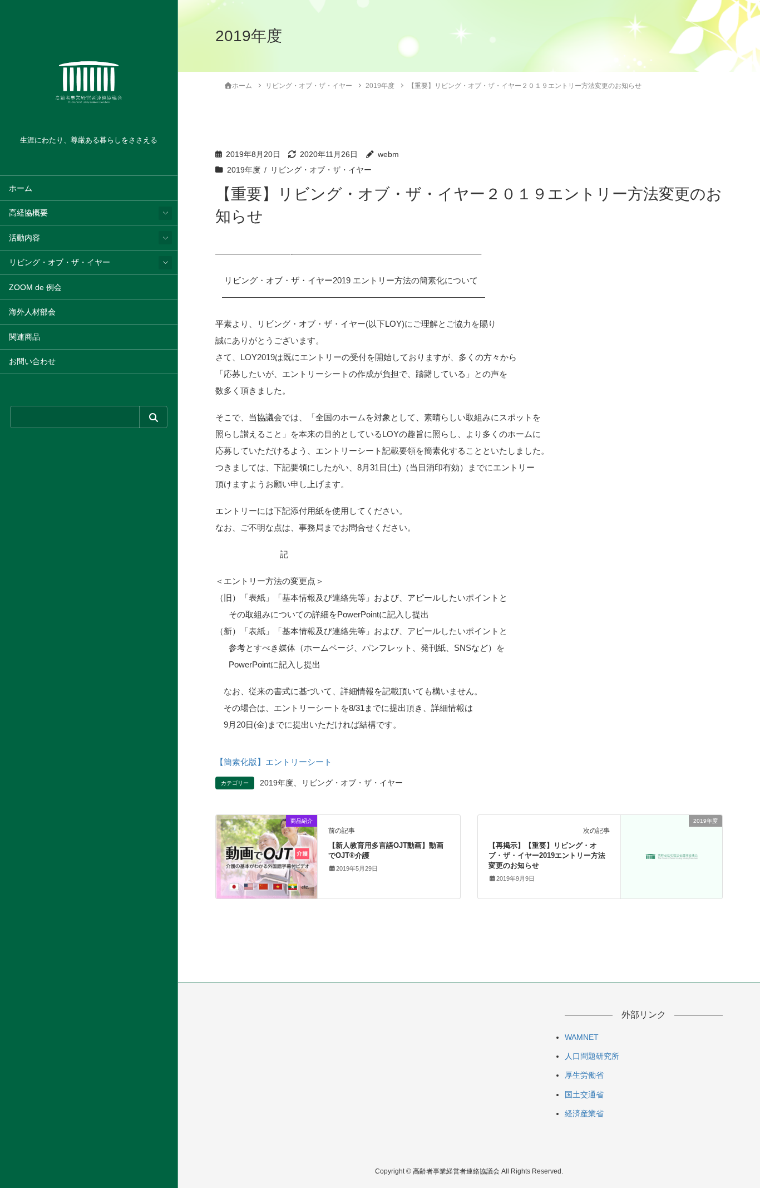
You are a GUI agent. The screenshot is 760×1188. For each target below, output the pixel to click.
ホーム (20, 188)
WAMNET (582, 1037)
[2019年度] (671, 845)
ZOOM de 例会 (35, 287)
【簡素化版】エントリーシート (273, 762)
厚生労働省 (584, 1075)
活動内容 (24, 238)
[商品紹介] (266, 856)
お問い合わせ (32, 361)
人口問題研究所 (592, 1056)
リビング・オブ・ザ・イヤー (59, 262)
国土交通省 (584, 1094)
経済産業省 (584, 1113)
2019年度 (243, 170)
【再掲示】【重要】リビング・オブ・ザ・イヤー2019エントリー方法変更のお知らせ (546, 855)
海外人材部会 (32, 312)
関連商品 (24, 337)
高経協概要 (28, 213)
